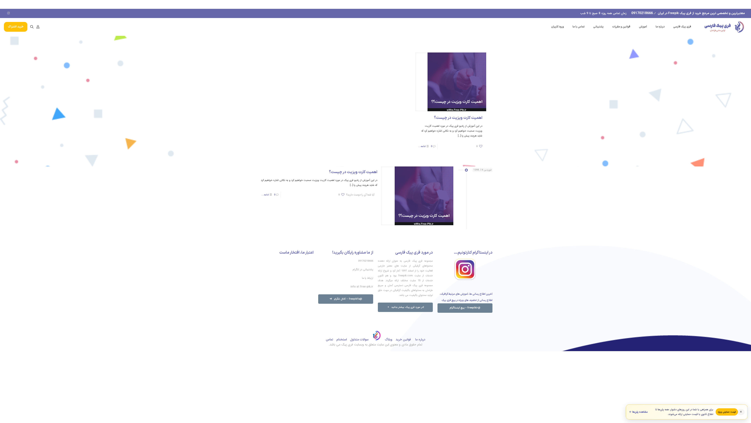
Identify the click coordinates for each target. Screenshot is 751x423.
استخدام (341, 339)
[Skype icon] (36, 13)
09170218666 (642, 13)
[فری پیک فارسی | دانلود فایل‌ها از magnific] (724, 27)
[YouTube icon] (14, 13)
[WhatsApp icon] (31, 13)
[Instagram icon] (8, 13)
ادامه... (422, 146)
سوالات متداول (359, 339)
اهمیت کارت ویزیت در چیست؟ (458, 118)
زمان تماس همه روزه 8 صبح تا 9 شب (603, 13)
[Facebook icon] (25, 13)
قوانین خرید (403, 339)
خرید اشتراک (15, 26)
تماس (329, 339)
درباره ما (419, 339)
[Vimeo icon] (19, 13)
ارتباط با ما (367, 278)
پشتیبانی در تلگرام (363, 269)
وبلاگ (388, 339)
